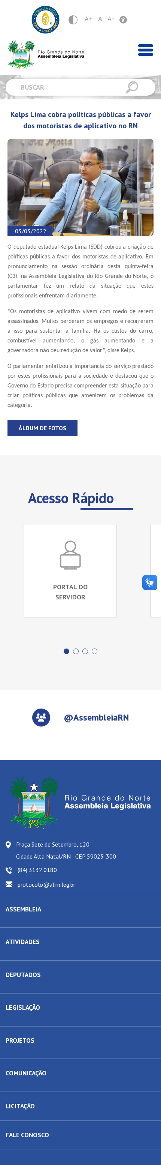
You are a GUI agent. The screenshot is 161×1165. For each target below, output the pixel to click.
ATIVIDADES (23, 942)
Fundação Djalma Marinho (35, 921)
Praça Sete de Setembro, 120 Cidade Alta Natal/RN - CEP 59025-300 (66, 850)
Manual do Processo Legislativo (41, 1020)
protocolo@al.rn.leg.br (46, 884)
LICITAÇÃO (20, 1106)
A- (110, 19)
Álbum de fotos (42, 428)
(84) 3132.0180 (37, 870)
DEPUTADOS (23, 975)
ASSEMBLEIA (23, 909)
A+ (89, 19)
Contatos (15, 987)
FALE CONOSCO (27, 1135)
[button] (66, 651)
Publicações (19, 1085)
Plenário (15, 954)
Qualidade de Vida (27, 1052)
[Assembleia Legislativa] (43, 54)
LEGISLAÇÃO (23, 1007)
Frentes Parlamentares (31, 954)
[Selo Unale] (45, 20)
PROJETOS (20, 1040)
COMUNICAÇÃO (26, 1073)
